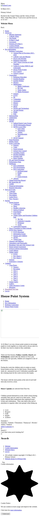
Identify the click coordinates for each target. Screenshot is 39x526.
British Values (13, 141)
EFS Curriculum (18, 169)
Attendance (21, 130)
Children (8, 263)
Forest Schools (18, 149)
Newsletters (13, 195)
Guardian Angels (18, 153)
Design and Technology (21, 108)
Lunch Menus (13, 250)
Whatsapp (20, 223)
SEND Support (18, 138)
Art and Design (18, 110)
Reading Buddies (19, 154)
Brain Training (18, 158)
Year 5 (15, 278)
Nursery (16, 267)
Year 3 (15, 274)
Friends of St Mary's (15, 44)
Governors (12, 42)
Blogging (12, 287)
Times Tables (21, 90)
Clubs (15, 147)
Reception (16, 269)
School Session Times (16, 47)
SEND (11, 121)
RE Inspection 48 (15, 182)
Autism (19, 132)
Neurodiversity (22, 134)
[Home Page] (6, 5)
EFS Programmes (19, 167)
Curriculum (13, 75)
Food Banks (17, 212)
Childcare (16, 204)
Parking (11, 260)
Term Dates (13, 193)
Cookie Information (11, 448)
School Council (18, 73)
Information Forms (19, 234)
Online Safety (13, 252)
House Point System (20, 70)
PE (14, 97)
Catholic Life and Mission (21, 57)
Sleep (15, 206)
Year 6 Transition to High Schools (20, 228)
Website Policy (10, 450)
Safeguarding (13, 116)
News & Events (10, 189)
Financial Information (16, 186)
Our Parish (12, 38)
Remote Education (15, 188)
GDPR (11, 184)
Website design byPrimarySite (15, 459)
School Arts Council (20, 151)
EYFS (15, 95)
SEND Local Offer (19, 127)
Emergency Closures (16, 261)
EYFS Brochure (18, 232)
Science (15, 94)
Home (7, 31)
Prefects (16, 145)
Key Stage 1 (17, 256)
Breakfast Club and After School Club (21, 245)
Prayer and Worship (19, 58)
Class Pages (13, 265)
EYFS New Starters (15, 230)
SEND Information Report (22, 125)
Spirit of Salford (18, 210)
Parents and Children (20, 236)
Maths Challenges (23, 86)
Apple (19, 225)
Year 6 (15, 280)
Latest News (13, 197)
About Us (8, 33)
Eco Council (17, 71)
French (15, 105)
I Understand (5, 514)
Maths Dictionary (23, 92)
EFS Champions (18, 165)
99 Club (20, 88)
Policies (11, 119)
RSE (14, 114)
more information (16, 510)
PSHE (15, 112)
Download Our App (11, 289)
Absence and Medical (16, 241)
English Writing (18, 81)
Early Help (21, 129)
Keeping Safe (17, 156)
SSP (18, 136)
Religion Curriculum (16, 51)
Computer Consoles (23, 221)
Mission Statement (15, 34)
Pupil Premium (14, 140)
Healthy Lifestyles (19, 208)
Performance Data (15, 162)
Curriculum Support (19, 226)
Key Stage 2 (17, 258)
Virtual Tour (17, 239)
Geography (17, 101)
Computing (17, 99)
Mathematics (17, 84)
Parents (7, 201)
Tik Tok (20, 219)
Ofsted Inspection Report (17, 180)
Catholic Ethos (14, 36)
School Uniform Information (18, 249)
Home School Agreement (17, 247)
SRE (19, 175)
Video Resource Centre (16, 285)
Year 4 (15, 276)
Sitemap (7, 446)
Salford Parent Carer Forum (22, 123)
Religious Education (20, 60)
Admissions (13, 118)
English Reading (18, 79)
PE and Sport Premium (16, 160)
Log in (7, 291)
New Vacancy (13, 199)
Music (15, 106)
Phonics (16, 82)
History (15, 103)
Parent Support (14, 202)
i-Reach (15, 178)
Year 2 (15, 273)
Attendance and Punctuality (18, 243)
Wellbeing (12, 164)
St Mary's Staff (14, 40)
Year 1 (15, 271)
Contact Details (14, 46)
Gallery (11, 284)
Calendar (12, 191)
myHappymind (22, 171)
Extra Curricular (14, 143)
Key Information (10, 49)
